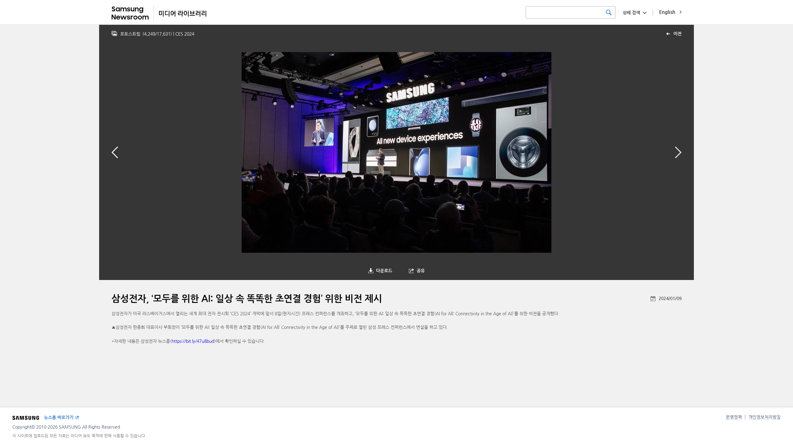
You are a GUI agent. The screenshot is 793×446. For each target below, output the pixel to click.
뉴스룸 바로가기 (58, 417)
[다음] (678, 152)
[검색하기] (608, 12)
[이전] (115, 152)
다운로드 (384, 271)
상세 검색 (631, 13)
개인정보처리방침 (764, 416)
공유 (421, 271)
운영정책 (734, 416)
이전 (677, 34)
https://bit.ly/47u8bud (193, 341)
